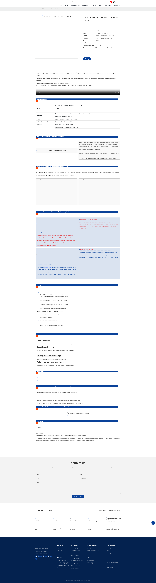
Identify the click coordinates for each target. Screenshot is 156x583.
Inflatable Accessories (112, 510)
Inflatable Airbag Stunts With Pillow (59, 528)
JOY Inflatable (38, 8)
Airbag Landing (47, 267)
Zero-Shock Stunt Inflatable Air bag (42, 528)
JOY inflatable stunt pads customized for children (52, 8)
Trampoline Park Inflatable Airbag (94, 528)
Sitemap (81, 580)
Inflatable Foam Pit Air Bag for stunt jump (77, 528)
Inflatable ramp (42, 264)
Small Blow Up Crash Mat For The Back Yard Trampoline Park (113, 529)
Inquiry (87, 59)
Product (118, 510)
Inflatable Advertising (102, 510)
